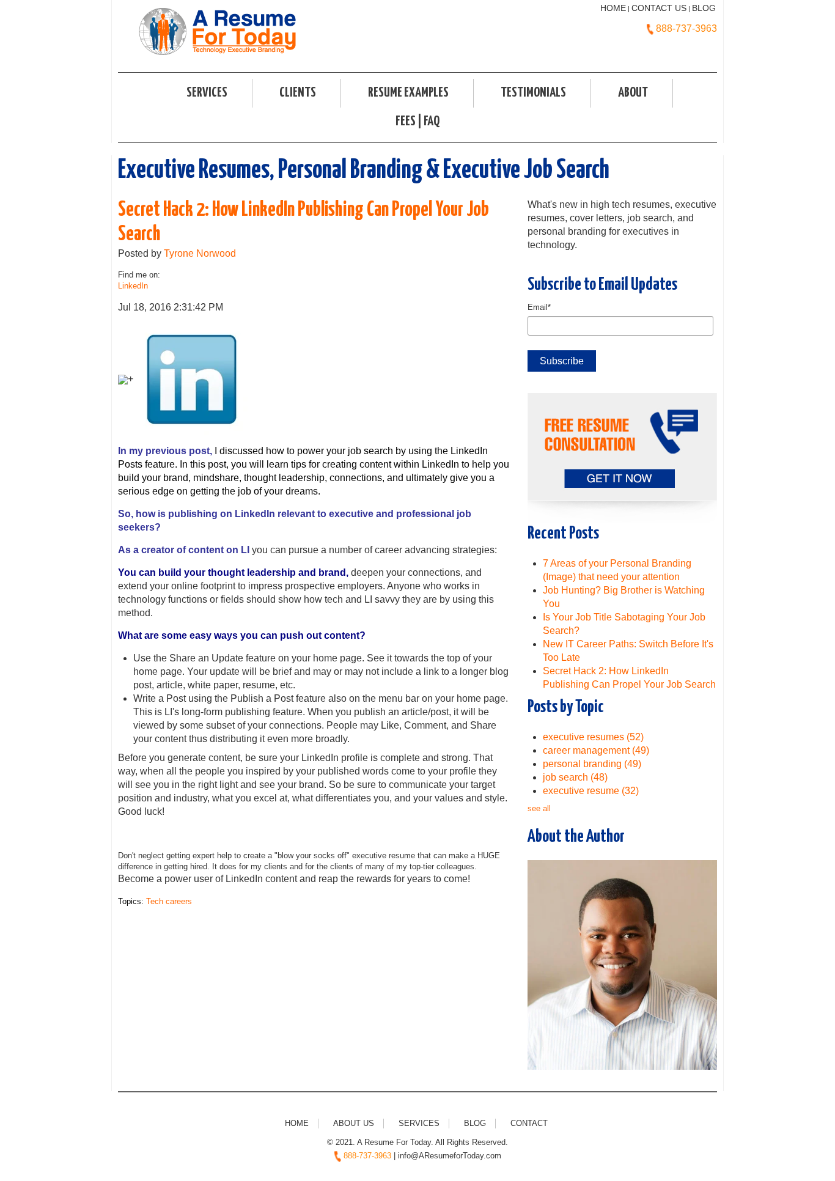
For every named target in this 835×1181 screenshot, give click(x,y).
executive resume (591, 790)
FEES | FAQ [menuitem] (417, 121)
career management (596, 750)
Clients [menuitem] (297, 93)
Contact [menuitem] (529, 1123)
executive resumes (593, 737)
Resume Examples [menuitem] (408, 93)
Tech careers (169, 901)
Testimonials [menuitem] (533, 93)
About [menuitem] (633, 93)
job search (575, 777)
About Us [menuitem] (353, 1123)
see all (539, 808)
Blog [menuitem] (475, 1123)
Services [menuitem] (206, 93)
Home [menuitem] (297, 1123)
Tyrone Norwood (200, 253)
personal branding (592, 764)
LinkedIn (133, 285)
